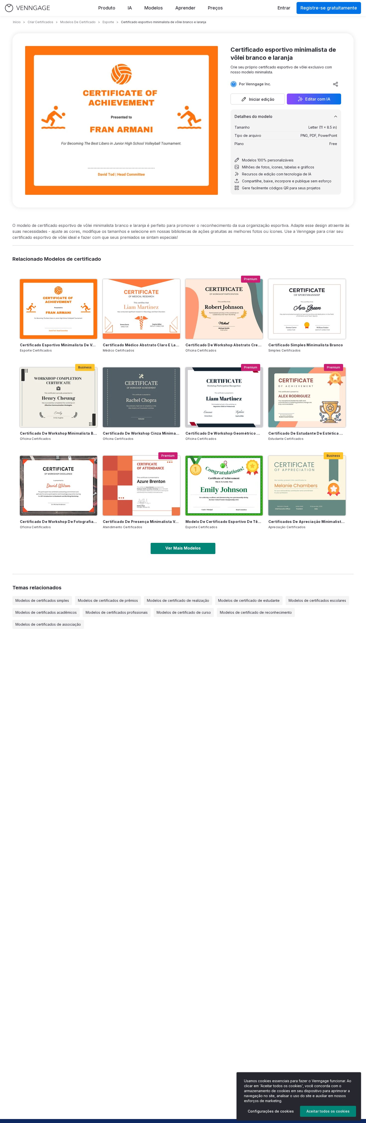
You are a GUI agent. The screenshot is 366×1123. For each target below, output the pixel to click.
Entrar (284, 7)
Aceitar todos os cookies (328, 1111)
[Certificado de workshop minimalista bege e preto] (58, 397)
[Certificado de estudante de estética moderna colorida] (307, 397)
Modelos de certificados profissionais (117, 612)
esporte (108, 22)
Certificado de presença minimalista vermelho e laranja (141, 521)
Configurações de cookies (271, 1111)
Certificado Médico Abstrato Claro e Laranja (141, 345)
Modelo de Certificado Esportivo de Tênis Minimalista (224, 521)
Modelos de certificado (78, 22)
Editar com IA (317, 99)
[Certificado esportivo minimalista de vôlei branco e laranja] (58, 309)
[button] (258, 99)
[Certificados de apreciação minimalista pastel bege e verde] (307, 485)
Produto (106, 7)
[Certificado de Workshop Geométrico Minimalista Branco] (224, 397)
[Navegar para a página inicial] (27, 8)
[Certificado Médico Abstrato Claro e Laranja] (141, 309)
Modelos (153, 7)
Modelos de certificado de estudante (249, 600)
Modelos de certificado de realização (178, 600)
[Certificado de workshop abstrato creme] (224, 309)
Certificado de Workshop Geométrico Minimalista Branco (224, 433)
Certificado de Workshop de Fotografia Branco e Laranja (58, 521)
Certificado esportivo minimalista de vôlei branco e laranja (58, 345)
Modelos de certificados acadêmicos (46, 612)
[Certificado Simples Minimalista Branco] (307, 309)
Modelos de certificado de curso (184, 612)
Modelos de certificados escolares (317, 600)
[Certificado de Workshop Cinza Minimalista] (141, 397)
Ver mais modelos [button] (183, 548)
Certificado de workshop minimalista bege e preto (58, 433)
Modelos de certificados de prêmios (108, 600)
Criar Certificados (40, 22)
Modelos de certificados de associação (48, 624)
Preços (215, 7)
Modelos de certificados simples (42, 600)
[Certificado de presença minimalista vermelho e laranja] (141, 485)
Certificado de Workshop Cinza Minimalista (141, 433)
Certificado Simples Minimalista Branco (305, 345)
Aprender (185, 7)
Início (17, 22)
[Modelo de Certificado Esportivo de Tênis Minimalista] (224, 485)
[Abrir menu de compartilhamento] (335, 84)
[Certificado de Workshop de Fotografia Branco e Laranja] (58, 485)
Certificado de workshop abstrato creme (224, 345)
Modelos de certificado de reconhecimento (256, 612)
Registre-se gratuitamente (329, 7)
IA (130, 7)
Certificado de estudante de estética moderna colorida (307, 433)
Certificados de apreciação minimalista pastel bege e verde (307, 521)
